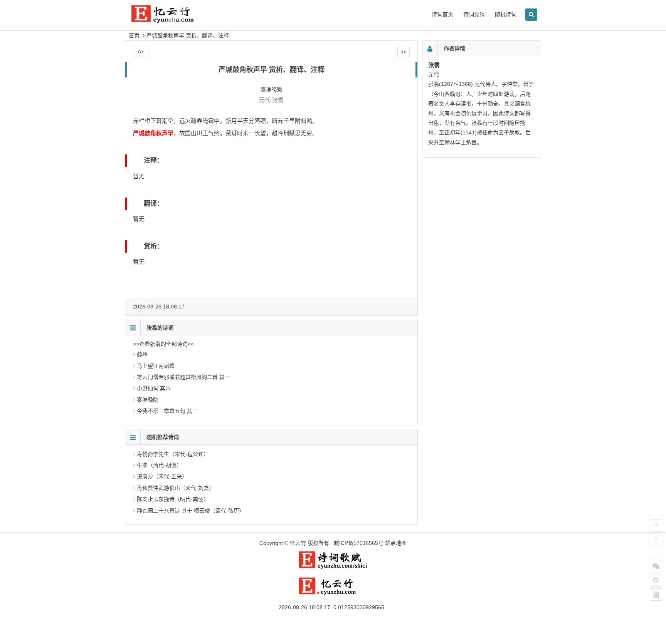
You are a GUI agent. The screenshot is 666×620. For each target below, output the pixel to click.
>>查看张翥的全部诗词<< (163, 344)
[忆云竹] (171, 20)
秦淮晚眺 (147, 400)
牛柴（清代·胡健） (159, 465)
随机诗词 (505, 14)
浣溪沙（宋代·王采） (162, 476)
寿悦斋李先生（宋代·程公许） (173, 454)
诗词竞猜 (474, 14)
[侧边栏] (403, 52)
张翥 (278, 100)
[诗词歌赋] (333, 567)
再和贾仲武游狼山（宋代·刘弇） (175, 488)
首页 (134, 35)
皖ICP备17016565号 (358, 543)
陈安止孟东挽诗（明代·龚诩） (173, 499)
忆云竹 (298, 543)
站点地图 (396, 543)
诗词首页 (442, 14)
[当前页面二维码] (656, 594)
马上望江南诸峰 (156, 366)
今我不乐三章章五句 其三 (167, 411)
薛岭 (142, 354)
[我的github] (656, 581)
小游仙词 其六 (154, 388)
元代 (265, 100)
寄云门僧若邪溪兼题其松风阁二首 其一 (183, 377)
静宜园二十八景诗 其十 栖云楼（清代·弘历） (190, 511)
